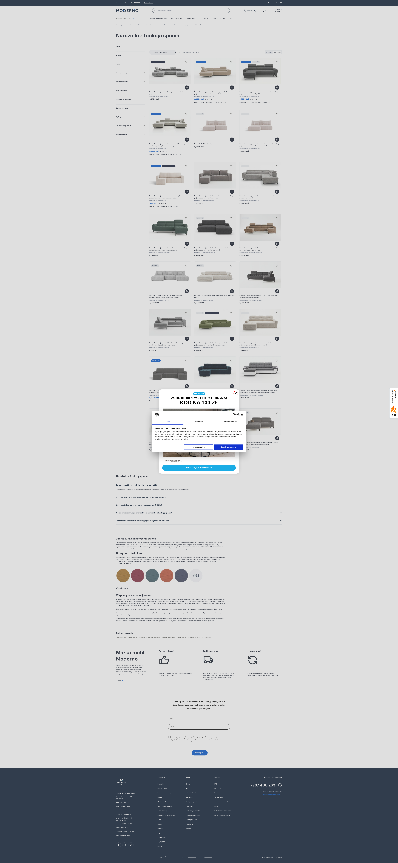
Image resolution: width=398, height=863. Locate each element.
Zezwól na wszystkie (228, 447)
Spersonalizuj (198, 447)
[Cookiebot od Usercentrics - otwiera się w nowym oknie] (234, 414)
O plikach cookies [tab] (230, 422)
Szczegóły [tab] (199, 422)
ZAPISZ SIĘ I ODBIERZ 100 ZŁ (199, 468)
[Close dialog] (236, 393)
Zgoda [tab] (168, 422)
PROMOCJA (199, 394)
